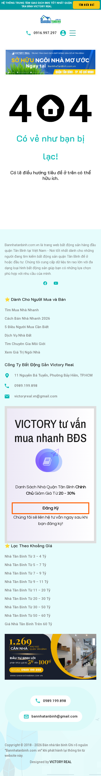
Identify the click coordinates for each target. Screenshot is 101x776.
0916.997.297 (45, 33)
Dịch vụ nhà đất (18, 335)
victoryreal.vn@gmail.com (35, 396)
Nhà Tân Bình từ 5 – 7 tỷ (25, 565)
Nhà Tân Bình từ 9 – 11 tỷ (26, 582)
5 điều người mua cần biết (27, 327)
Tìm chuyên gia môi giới (25, 344)
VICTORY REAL (60, 762)
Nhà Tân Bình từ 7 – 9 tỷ (25, 573)
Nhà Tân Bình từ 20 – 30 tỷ (27, 599)
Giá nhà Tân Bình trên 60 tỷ (28, 624)
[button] (73, 33)
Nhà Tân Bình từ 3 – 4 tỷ (25, 556)
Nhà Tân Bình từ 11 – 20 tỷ (27, 590)
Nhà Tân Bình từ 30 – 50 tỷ (27, 607)
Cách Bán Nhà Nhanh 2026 (27, 318)
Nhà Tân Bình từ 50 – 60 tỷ (27, 615)
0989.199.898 (25, 386)
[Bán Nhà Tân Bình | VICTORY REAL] (50, 19)
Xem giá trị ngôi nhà (22, 352)
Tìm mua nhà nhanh (22, 310)
